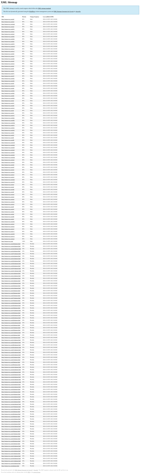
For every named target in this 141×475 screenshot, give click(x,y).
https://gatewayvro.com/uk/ (8, 221)
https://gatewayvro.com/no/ (8, 162)
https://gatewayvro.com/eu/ (8, 34)
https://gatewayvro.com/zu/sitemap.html (11, 463)
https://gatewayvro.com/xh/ (8, 234)
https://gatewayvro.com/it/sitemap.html (11, 335)
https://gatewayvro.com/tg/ (8, 209)
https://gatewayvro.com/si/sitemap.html (11, 411)
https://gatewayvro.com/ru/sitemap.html (11, 401)
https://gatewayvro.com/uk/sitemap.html (11, 446)
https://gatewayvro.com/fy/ (8, 73)
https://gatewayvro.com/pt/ (8, 169)
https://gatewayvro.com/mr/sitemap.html (11, 379)
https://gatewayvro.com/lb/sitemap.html (11, 364)
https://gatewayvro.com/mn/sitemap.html (11, 382)
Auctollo (78, 11)
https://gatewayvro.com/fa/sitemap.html (11, 389)
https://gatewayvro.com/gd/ (8, 182)
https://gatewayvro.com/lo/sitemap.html (11, 357)
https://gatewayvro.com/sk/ (8, 189)
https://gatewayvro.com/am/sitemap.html (11, 248)
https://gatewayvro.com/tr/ (8, 219)
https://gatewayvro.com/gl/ (8, 76)
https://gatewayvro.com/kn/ (8, 118)
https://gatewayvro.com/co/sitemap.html (11, 275)
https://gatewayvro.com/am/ (8, 24)
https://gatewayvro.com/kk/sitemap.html (11, 345)
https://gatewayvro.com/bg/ (8, 44)
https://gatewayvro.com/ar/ (8, 26)
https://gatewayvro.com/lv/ (8, 135)
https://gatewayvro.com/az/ (8, 31)
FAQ (29, 472)
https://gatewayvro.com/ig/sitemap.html (11, 327)
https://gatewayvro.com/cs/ (8, 56)
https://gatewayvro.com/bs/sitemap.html (11, 266)
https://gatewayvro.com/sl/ (8, 192)
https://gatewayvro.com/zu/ (8, 238)
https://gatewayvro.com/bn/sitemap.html (11, 263)
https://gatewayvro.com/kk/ (8, 120)
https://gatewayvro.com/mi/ (8, 152)
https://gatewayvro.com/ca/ (8, 48)
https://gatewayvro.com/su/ (8, 199)
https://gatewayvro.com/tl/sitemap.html (11, 431)
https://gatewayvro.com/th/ (8, 216)
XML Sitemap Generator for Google (64, 11)
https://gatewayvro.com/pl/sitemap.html (11, 391)
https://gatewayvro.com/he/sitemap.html (11, 317)
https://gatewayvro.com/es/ (8, 197)
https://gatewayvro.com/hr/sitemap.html (11, 278)
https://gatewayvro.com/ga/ (8, 108)
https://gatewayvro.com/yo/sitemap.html (11, 461)
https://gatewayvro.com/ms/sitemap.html (11, 369)
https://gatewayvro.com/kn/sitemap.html (11, 342)
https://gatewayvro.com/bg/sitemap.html (11, 268)
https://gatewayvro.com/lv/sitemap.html (11, 359)
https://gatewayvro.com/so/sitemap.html (11, 419)
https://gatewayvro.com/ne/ (8, 159)
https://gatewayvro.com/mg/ (8, 142)
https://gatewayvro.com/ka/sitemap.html (11, 303)
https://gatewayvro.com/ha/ (8, 90)
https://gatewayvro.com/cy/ (8, 231)
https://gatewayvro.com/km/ (8, 122)
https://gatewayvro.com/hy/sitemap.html (11, 253)
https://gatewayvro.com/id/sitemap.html (11, 330)
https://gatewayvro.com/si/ (8, 187)
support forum (36, 472)
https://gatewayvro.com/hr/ (8, 53)
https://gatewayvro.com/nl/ (8, 61)
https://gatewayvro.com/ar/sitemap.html (11, 251)
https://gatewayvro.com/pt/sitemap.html (11, 394)
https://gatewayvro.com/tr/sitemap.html (11, 443)
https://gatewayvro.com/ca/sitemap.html (11, 273)
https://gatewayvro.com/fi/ (8, 68)
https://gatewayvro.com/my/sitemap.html (11, 271)
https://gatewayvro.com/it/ (8, 110)
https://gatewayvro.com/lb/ (8, 140)
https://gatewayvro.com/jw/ (8, 115)
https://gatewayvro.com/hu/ (8, 98)
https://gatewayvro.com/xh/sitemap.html (11, 458)
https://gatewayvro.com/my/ (8, 46)
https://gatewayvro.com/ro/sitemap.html (11, 399)
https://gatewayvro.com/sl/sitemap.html (11, 416)
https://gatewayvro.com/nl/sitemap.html (11, 285)
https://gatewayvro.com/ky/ (8, 125)
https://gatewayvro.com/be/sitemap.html (11, 261)
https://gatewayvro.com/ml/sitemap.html (11, 372)
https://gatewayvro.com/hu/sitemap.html (11, 322)
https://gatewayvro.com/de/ (8, 81)
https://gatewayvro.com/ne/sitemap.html (11, 384)
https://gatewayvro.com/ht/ (8, 88)
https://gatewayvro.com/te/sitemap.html (11, 438)
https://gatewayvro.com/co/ (8, 51)
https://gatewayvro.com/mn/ (8, 157)
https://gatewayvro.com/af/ (8, 19)
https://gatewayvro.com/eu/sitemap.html (11, 258)
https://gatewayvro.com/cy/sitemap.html (11, 456)
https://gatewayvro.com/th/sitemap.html (11, 441)
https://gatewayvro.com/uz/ (8, 226)
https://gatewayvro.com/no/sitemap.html (11, 387)
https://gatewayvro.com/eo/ (8, 63)
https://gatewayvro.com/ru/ (8, 177)
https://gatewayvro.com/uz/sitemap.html (11, 451)
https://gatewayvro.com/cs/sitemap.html (11, 280)
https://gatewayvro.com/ (7, 241)
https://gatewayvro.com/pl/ (8, 167)
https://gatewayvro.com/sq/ (8, 21)
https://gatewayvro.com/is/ (8, 100)
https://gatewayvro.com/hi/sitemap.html (11, 320)
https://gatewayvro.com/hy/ (8, 29)
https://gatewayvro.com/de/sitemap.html (11, 305)
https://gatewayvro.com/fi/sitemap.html (11, 293)
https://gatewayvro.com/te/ (8, 214)
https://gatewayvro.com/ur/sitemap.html (11, 448)
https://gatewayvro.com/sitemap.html (10, 465)
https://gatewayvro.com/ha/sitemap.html (11, 315)
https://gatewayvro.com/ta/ (8, 211)
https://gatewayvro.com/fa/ (8, 164)
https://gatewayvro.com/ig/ (8, 103)
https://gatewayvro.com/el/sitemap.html (11, 308)
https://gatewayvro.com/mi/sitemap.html (11, 377)
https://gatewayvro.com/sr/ (8, 184)
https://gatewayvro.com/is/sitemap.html (11, 325)
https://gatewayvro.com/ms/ (8, 145)
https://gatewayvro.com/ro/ (8, 174)
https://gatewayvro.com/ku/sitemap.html (11, 354)
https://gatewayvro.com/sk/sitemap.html (11, 414)
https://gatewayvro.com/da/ (8, 58)
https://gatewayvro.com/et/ (8, 66)
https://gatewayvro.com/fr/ (8, 71)
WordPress (32, 11)
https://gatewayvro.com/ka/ (8, 78)
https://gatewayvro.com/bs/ (8, 41)
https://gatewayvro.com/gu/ (8, 85)
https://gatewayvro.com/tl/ (8, 206)
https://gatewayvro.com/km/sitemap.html (11, 347)
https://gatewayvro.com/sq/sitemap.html (11, 246)
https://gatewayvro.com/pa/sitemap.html (11, 396)
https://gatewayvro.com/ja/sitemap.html (11, 337)
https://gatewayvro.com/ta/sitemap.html (11, 436)
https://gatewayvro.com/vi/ (8, 229)
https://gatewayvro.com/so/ (8, 194)
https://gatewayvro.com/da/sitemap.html (11, 283)
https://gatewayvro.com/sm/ (8, 179)
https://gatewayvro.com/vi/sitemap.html (11, 453)
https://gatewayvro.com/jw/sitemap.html (11, 340)
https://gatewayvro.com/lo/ (8, 132)
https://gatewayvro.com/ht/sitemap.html (11, 312)
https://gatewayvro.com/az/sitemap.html (11, 256)
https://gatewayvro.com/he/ (8, 93)
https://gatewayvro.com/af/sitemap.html (11, 243)
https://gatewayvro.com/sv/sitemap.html (11, 428)
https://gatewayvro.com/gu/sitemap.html (11, 310)
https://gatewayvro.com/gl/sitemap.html (11, 300)
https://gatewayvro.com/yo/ (8, 236)
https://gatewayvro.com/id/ (8, 105)
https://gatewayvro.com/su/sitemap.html (11, 424)
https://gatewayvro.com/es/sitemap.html (11, 421)
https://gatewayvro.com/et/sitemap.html (11, 290)
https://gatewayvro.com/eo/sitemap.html (11, 288)
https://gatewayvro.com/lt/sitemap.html (11, 362)
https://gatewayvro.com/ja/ (8, 113)
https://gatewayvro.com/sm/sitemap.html (11, 404)
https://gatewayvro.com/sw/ (8, 201)
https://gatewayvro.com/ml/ (8, 147)
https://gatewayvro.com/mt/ (8, 150)
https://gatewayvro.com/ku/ (8, 130)
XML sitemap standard (44, 8)
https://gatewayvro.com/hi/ (8, 95)
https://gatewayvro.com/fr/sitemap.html (11, 295)
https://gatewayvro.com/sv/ (8, 204)
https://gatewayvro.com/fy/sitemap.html (11, 298)
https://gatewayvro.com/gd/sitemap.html (11, 406)
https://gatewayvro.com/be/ (8, 36)
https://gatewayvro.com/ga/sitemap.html (11, 332)
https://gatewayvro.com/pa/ (8, 172)
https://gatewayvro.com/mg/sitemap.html (11, 367)
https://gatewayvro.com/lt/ (8, 137)
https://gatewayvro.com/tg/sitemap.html (11, 433)
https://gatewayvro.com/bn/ (8, 39)
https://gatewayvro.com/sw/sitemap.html (11, 426)
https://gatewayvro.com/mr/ (8, 155)
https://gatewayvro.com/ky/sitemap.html (11, 349)
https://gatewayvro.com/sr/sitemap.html (11, 409)
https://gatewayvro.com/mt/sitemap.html (11, 374)
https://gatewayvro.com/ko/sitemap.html (11, 352)
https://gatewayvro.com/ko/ (8, 127)
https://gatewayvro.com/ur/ (8, 224)
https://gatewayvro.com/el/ (8, 83)
